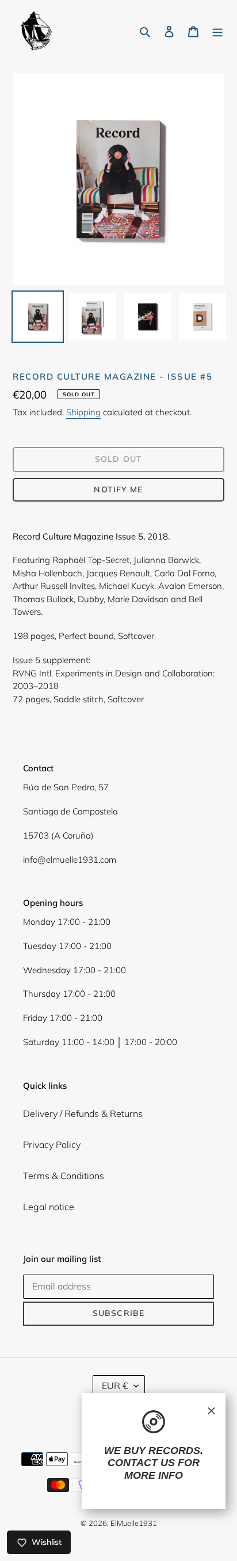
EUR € (115, 1385)
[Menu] (217, 30)
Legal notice (48, 1206)
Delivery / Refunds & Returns (83, 1113)
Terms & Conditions (63, 1175)
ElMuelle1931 (133, 1523)
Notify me (118, 489)
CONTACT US (141, 1462)
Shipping (83, 412)
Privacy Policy (52, 1144)
